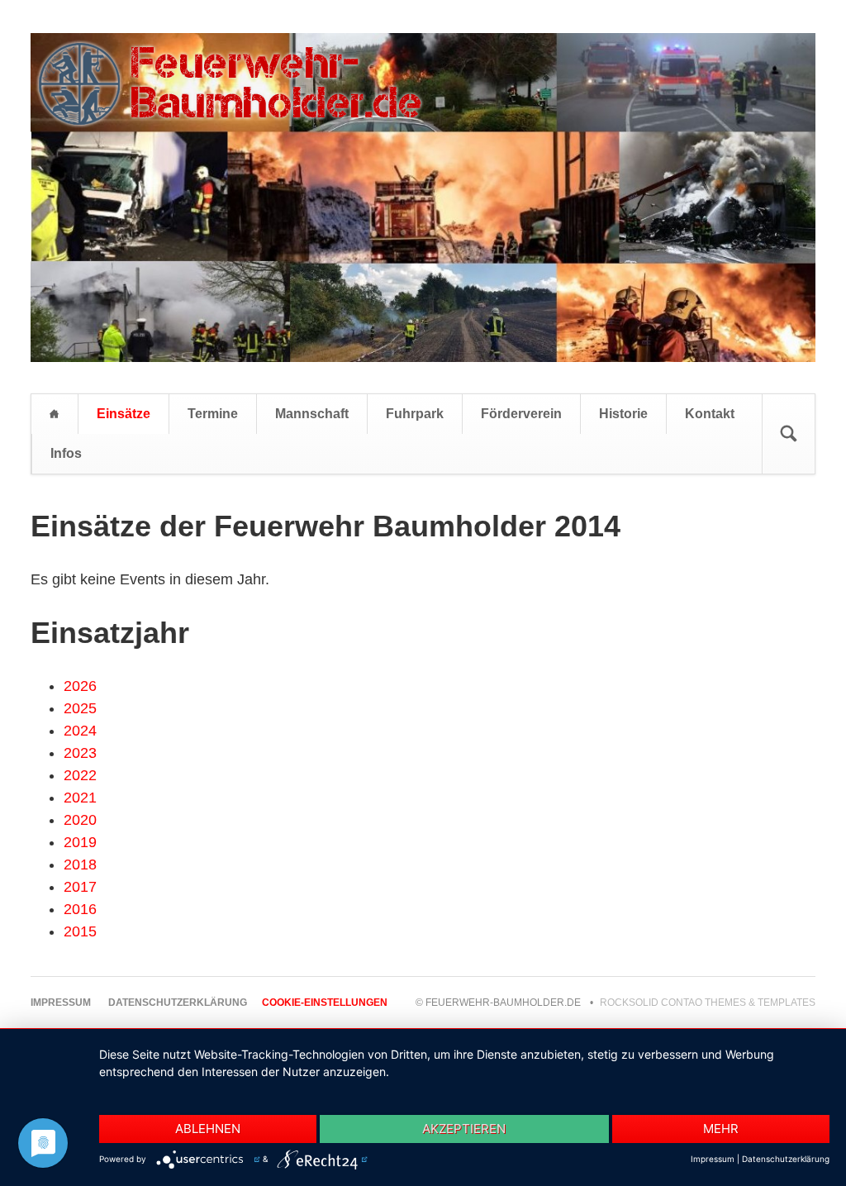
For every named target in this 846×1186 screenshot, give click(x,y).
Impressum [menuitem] (61, 1002)
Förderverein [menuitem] (521, 414)
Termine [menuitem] (213, 414)
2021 (80, 797)
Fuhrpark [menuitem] (415, 414)
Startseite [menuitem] (54, 414)
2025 (80, 708)
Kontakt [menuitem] (709, 414)
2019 (80, 842)
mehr (721, 1128)
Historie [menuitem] (623, 414)
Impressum (712, 1159)
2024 (80, 730)
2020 (80, 820)
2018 (80, 864)
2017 (80, 887)
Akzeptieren (464, 1128)
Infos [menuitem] (66, 453)
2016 (80, 909)
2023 (80, 753)
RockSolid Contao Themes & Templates (707, 1002)
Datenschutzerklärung (785, 1159)
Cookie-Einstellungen (324, 1002)
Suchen (788, 434)
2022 (80, 775)
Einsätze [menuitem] (123, 414)
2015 (80, 931)
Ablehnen (207, 1128)
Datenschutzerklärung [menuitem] (177, 1002)
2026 (80, 686)
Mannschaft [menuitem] (312, 414)
